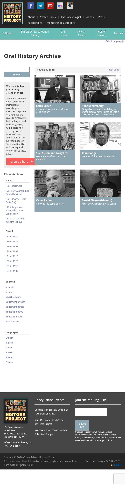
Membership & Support (61, 22)
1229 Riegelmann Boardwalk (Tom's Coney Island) (14, 210)
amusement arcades (15, 302)
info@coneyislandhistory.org (18, 442)
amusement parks (14, 311)
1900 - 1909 (12, 251)
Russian (9, 352)
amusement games (15, 307)
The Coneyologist (71, 17)
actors (9, 292)
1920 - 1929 (12, 261)
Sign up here (19, 161)
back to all (114, 69)
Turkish (9, 362)
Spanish (9, 357)
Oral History (63, 33)
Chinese (9, 337)
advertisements (13, 297)
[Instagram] (70, 5)
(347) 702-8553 (12, 445)
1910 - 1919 (12, 256)
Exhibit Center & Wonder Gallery (35, 33)
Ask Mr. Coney (48, 17)
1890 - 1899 (12, 246)
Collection (8, 33)
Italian (9, 347)
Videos (90, 17)
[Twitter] (40, 5)
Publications (35, 22)
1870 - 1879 (12, 236)
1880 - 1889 (12, 241)
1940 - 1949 (12, 271)
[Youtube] (50, 5)
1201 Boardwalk (14, 186)
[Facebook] (31, 5)
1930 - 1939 (12, 266)
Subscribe (82, 425)
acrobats (10, 287)
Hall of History (101, 33)
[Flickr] (60, 5)
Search (17, 74)
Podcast (118, 33)
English (9, 342)
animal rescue (12, 321)
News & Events (81, 33)
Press (101, 17)
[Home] (12, 13)
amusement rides (14, 316)
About (31, 17)
